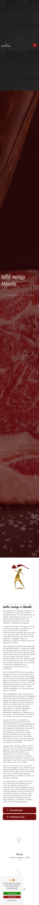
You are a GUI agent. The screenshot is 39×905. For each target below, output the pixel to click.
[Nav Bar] (34, 45)
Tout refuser (12, 897)
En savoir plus (16, 810)
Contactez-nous (17, 817)
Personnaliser (12, 900)
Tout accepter (12, 893)
